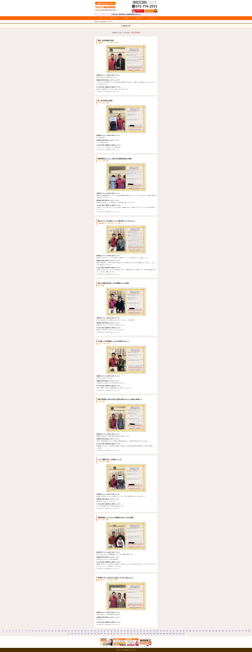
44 (144, 630)
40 (131, 630)
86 (98, 633)
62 (203, 630)
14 (45, 630)
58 (190, 630)
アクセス (151, 18)
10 (32, 630)
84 (91, 633)
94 (124, 633)
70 (229, 630)
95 (127, 633)
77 (68, 633)
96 (131, 633)
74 (242, 630)
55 (180, 630)
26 (85, 630)
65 (213, 630)
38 (124, 630)
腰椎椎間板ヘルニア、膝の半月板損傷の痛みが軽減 (115, 158)
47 (154, 630)
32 (105, 630)
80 (78, 633)
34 (111, 630)
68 (223, 630)
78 (72, 633)
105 (161, 633)
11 (36, 630)
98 (137, 633)
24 (78, 630)
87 (101, 633)
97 (134, 633)
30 (98, 630)
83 (88, 633)
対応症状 (126, 18)
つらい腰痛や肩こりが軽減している (110, 459)
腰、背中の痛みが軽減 (105, 100)
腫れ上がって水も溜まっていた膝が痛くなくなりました (116, 221)
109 (174, 633)
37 (121, 630)
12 (39, 630)
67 (219, 630)
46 (150, 630)
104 (157, 633)
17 (55, 630)
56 (183, 630)
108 (170, 633)
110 (177, 633)
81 (82, 633)
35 (114, 630)
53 (173, 630)
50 (164, 630)
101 (148, 633)
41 (134, 630)
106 (164, 633)
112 (184, 633)
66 (216, 630)
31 (101, 630)
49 (160, 630)
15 (49, 630)
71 (232, 630)
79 (75, 633)
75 (246, 630)
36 (118, 630)
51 (167, 630)
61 (200, 630)
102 (151, 633)
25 (82, 630)
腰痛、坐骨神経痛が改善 (106, 40)
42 (137, 630)
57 (187, 630)
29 (95, 630)
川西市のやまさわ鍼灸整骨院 (100, 21)
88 (105, 633)
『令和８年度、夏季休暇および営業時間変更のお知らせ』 (126, 14)
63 (206, 630)
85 (95, 633)
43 (141, 630)
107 (167, 633)
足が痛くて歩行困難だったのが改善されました (113, 341)
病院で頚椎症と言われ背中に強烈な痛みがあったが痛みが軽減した (120, 399)
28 (91, 630)
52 (170, 630)
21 (68, 630)
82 (85, 633)
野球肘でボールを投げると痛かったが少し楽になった (115, 577)
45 (147, 630)
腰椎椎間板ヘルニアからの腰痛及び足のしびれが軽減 (115, 517)
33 (108, 630)
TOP (101, 18)
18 (59, 630)
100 (144, 633)
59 (193, 630)
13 (42, 630)
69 (226, 630)
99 (141, 633)
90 (111, 633)
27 (88, 630)
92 (118, 633)
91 (114, 633)
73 (239, 630)
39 (127, 630)
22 (72, 630)
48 (157, 630)
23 (75, 630)
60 (196, 630)
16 (52, 630)
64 (210, 630)
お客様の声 (139, 18)
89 (108, 633)
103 (154, 633)
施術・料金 (113, 18)
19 (62, 630)
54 (177, 630)
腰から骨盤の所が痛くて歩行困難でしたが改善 (113, 283)
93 (121, 633)
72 (236, 630)
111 (180, 633)
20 (65, 630)
